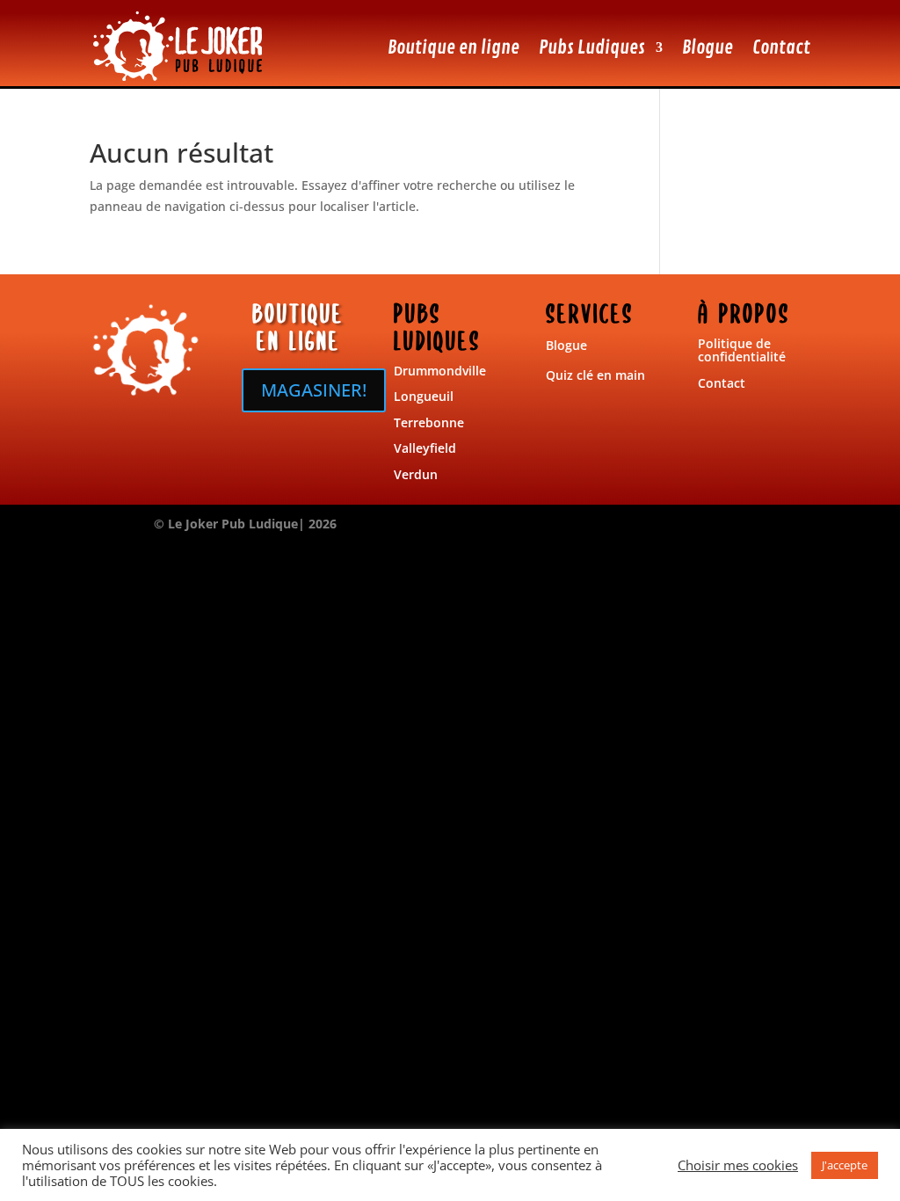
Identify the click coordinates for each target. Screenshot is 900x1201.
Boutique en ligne (453, 47)
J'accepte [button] (844, 1165)
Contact (781, 47)
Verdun (416, 474)
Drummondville (440, 370)
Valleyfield (425, 448)
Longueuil (424, 396)
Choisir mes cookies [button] (738, 1165)
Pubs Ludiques (592, 47)
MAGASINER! (314, 390)
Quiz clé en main (595, 375)
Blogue (707, 47)
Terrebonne (429, 422)
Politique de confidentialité (742, 350)
